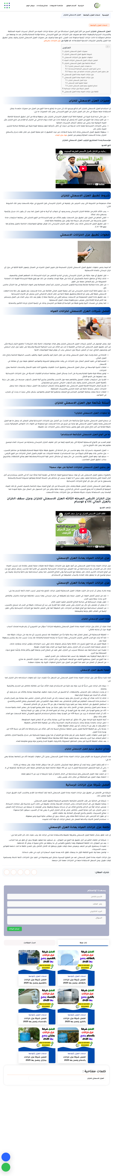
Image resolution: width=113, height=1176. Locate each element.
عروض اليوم (30, 5)
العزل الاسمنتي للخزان (95, 1078)
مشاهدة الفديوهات (56, 5)
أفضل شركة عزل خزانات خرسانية (76, 88)
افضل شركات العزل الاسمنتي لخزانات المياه (81, 60)
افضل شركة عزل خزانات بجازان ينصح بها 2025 (35, 1058)
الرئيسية (81, 5)
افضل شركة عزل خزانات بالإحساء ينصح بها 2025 (35, 1020)
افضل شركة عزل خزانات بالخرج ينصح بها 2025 (74, 1020)
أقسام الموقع (71, 5)
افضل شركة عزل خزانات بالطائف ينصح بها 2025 (74, 981)
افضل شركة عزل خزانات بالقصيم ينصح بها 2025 (35, 981)
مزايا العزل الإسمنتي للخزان (77, 80)
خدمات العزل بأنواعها (98, 25)
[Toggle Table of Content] (106, 46)
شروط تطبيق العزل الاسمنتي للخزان (78, 54)
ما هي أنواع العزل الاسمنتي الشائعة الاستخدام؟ (84, 69)
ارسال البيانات (14, 929)
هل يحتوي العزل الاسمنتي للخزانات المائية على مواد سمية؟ (88, 71)
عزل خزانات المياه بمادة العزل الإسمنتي (79, 74)
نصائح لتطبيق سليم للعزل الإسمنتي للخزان (82, 86)
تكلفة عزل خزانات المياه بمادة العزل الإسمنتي (81, 91)
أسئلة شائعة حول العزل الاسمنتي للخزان (79, 63)
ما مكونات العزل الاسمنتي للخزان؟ (79, 66)
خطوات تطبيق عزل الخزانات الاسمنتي (78, 57)
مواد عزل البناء (61, 135)
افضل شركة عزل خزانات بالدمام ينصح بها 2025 (74, 1058)
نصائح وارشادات (42, 5)
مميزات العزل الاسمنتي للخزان (75, 51)
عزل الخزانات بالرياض (52, 41)
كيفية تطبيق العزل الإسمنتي (77, 83)
